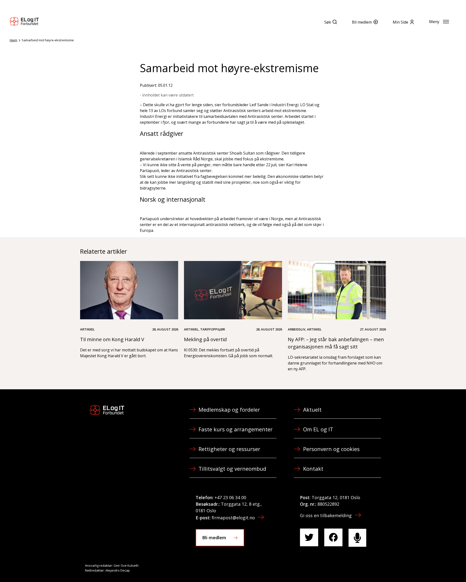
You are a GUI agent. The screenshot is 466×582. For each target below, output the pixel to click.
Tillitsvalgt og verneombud (232, 468)
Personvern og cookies (331, 448)
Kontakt (313, 468)
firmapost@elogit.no (233, 518)
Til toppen (435, 567)
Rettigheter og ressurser (229, 448)
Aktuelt (312, 409)
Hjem (13, 40)
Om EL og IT (318, 429)
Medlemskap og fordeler (229, 409)
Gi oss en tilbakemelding (326, 515)
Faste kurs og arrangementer (236, 429)
